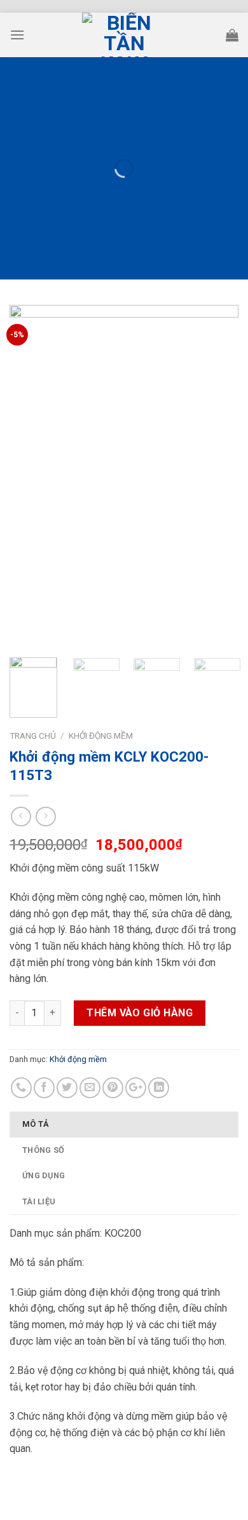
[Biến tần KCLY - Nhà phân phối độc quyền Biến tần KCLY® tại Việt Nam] (124, 35)
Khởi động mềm (101, 735)
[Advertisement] (124, 1148)
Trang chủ (33, 735)
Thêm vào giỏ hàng (139, 1013)
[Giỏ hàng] (232, 35)
